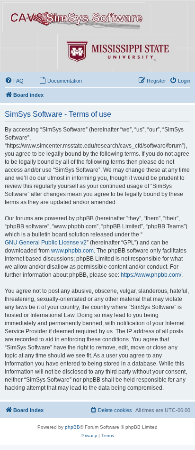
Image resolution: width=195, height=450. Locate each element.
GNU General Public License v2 (46, 242)
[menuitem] (14, 80)
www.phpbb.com (72, 250)
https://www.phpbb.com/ (151, 275)
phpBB (72, 427)
